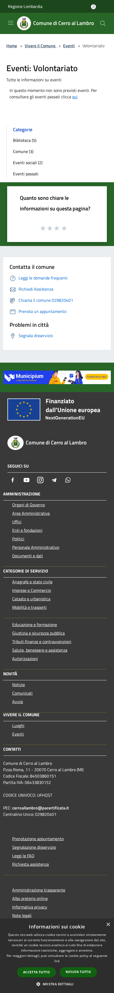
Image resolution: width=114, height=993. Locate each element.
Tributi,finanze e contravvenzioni (41, 641)
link (57, 961)
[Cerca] (103, 23)
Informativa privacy (29, 907)
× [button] (108, 925)
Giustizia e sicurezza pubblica (38, 633)
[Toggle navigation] (10, 23)
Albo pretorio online (30, 898)
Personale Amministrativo (35, 547)
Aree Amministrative (31, 513)
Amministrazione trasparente (38, 890)
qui (75, 97)
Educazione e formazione (34, 624)
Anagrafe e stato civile (32, 582)
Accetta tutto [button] (36, 972)
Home (11, 46)
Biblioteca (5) (24, 140)
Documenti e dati (27, 556)
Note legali (22, 915)
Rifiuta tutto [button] (78, 972)
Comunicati (22, 693)
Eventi (69, 46)
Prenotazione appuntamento (38, 838)
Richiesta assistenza (30, 864)
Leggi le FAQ (23, 855)
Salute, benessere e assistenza (39, 650)
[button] (56, 984)
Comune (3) (23, 151)
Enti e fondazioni (27, 530)
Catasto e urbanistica (31, 599)
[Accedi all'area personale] (93, 7)
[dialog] (57, 956)
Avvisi (17, 701)
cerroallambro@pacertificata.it (40, 808)
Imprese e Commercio (31, 590)
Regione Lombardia (25, 6)
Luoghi (18, 725)
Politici (18, 539)
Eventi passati (25, 174)
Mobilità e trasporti (29, 607)
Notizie (18, 684)
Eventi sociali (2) (27, 162)
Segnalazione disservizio (34, 847)
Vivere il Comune (40, 46)
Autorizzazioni (25, 658)
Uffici (16, 522)
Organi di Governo (28, 505)
